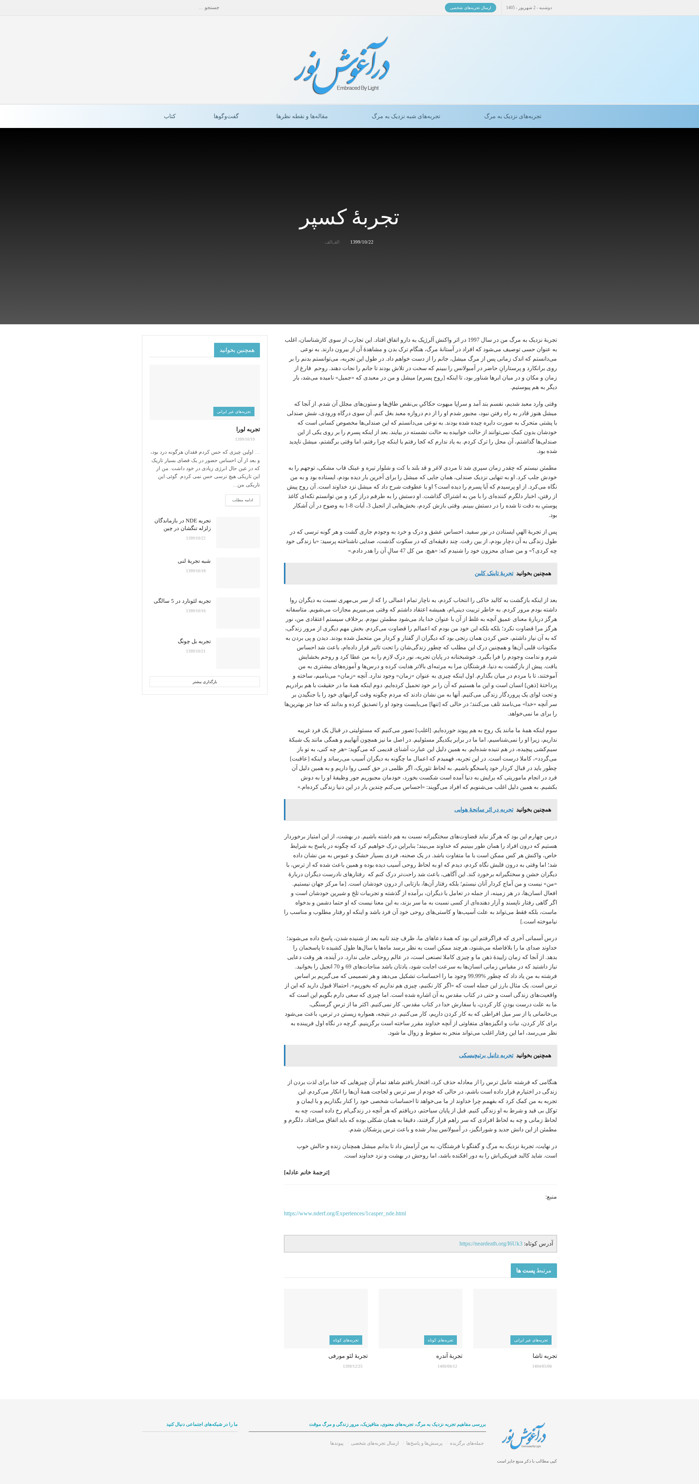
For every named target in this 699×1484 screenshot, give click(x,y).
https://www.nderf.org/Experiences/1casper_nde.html (345, 1213)
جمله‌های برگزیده (467, 1443)
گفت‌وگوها (226, 116)
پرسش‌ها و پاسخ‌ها (424, 1443)
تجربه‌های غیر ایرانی (531, 1340)
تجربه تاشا (545, 1356)
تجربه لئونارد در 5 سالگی (182, 601)
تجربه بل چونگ (194, 641)
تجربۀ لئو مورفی (348, 1356)
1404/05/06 (542, 1366)
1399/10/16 (196, 611)
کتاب (170, 116)
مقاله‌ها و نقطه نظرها (302, 116)
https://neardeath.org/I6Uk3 (490, 1243)
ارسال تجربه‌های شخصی (470, 7)
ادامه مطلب (242, 500)
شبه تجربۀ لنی (194, 561)
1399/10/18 (196, 571)
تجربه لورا (248, 429)
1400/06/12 (448, 1366)
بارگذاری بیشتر (205, 681)
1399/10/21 (196, 651)
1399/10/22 (362, 242)
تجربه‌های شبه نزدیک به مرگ (406, 116)
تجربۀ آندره (449, 1356)
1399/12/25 (353, 1366)
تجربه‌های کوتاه (440, 1340)
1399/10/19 (245, 439)
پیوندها (337, 1443)
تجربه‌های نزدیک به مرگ (512, 116)
